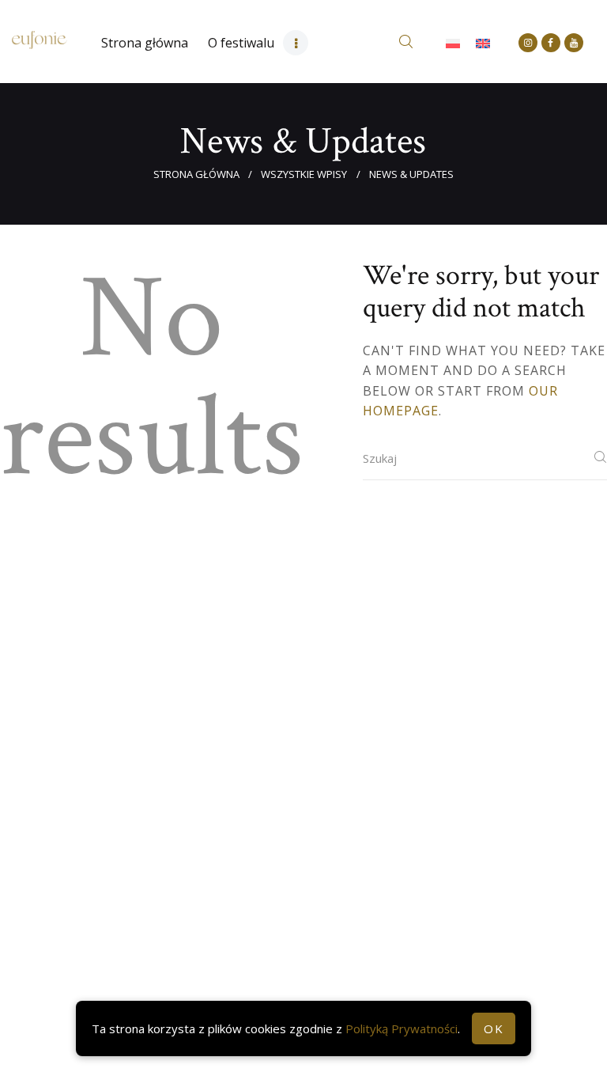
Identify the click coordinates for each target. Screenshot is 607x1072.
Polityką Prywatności (401, 1028)
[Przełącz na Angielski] (483, 43)
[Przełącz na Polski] (453, 43)
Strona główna (196, 174)
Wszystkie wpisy (304, 174)
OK (493, 1028)
